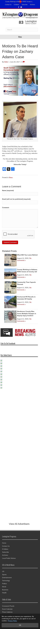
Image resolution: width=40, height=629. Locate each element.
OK (20, 625)
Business (5, 590)
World (4, 587)
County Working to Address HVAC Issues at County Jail (19, 1)
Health (4, 593)
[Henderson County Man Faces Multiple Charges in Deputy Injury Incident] (10, 316)
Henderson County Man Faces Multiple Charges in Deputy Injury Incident (26, 313)
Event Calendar (7, 609)
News (11, 177)
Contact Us (8, 4)
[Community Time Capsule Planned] (10, 287)
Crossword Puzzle (8, 606)
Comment (5, 207)
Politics (4, 583)
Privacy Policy (12, 621)
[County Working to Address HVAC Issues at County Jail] (10, 273)
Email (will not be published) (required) (16, 199)
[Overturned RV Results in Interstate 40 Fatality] (10, 302)
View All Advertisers (19, 524)
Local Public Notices (9, 558)
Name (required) (8, 190)
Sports (4, 574)
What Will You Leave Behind (27, 255)
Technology (6, 580)
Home (4, 543)
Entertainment (7, 577)
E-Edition (16, 4)
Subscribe (25, 4)
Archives (32, 4)
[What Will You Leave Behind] (10, 260)
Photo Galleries (7, 612)
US (3, 571)
